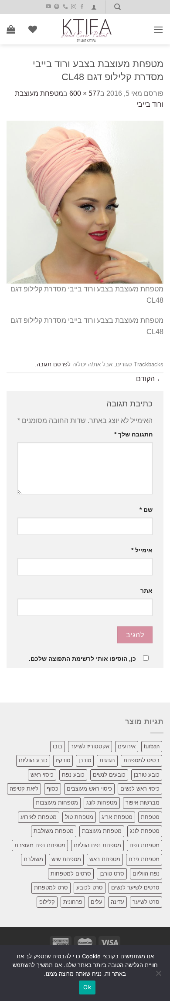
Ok (87, 987)
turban (152, 746)
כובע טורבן (147, 774)
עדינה (117, 902)
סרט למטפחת (51, 887)
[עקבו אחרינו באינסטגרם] (73, 7)
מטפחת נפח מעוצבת (39, 845)
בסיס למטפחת (141, 760)
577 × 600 (84, 93)
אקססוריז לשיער (90, 746)
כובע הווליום (33, 760)
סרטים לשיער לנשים (135, 887)
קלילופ (47, 902)
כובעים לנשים (109, 774)
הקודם (149, 378)
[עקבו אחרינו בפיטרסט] (56, 7)
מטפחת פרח (144, 859)
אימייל (142, 550)
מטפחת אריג (117, 817)
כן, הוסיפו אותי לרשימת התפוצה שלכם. (82, 658)
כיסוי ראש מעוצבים (89, 788)
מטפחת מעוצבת (102, 831)
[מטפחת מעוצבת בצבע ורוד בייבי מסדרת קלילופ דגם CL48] (85, 201)
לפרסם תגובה (54, 364)
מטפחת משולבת (54, 831)
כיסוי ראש (42, 774)
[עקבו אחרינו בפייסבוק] (82, 7)
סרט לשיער (146, 902)
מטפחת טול (79, 817)
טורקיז (63, 760)
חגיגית (107, 760)
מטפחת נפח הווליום (97, 845)
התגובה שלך (133, 434)
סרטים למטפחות (71, 873)
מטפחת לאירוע (38, 817)
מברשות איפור (143, 802)
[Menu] (158, 29)
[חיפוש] (117, 7)
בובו (57, 746)
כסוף (52, 788)
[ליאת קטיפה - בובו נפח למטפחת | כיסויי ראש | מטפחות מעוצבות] (86, 29)
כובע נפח (73, 774)
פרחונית (72, 902)
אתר (146, 590)
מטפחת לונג (145, 831)
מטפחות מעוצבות (57, 802)
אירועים (127, 746)
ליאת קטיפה (24, 788)
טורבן (84, 760)
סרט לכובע (89, 887)
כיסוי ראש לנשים (140, 788)
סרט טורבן (111, 873)
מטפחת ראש (104, 859)
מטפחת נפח (144, 845)
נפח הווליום (146, 873)
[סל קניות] (11, 29)
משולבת (33, 859)
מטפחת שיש (66, 859)
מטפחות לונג (101, 802)
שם (146, 509)
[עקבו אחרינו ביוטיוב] (48, 7)
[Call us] (65, 7)
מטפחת (150, 817)
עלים (96, 902)
